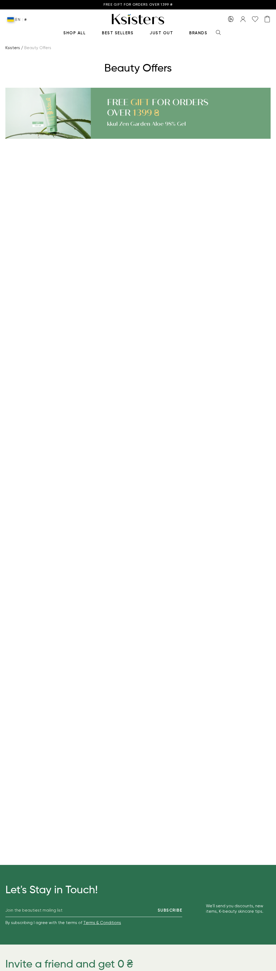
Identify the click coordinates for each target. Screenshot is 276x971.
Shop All (74, 33)
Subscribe (170, 910)
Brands (198, 33)
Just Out (161, 33)
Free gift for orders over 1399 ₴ (138, 4)
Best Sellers (117, 33)
